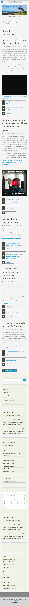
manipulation (17, 358)
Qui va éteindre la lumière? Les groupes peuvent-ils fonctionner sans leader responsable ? (13, 424)
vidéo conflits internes (8, 460)
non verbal (21, 107)
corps (20, 254)
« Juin (4, 511)
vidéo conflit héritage (8, 466)
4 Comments (9, 316)
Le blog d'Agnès (6, 22)
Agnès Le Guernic (21, 46)
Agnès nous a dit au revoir (9, 415)
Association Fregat (8, 445)
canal (13, 252)
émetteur (11, 256)
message (16, 256)
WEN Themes (14, 604)
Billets (7, 306)
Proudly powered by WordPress (14, 600)
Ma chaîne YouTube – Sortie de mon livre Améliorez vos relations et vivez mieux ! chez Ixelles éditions (13, 162)
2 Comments (9, 113)
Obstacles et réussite (11, 201)
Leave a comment (10, 212)
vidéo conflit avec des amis (10, 468)
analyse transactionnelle (9, 442)
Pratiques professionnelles (12, 247)
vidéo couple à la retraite (9, 471)
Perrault (16, 312)
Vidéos (16, 202)
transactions (14, 258)
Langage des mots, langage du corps (11, 238)
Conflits (22, 351)
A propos (16, 594)
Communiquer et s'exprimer (16, 101)
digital (7, 256)
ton (6, 109)
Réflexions (8, 248)
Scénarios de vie (7, 397)
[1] (16, 287)
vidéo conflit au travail (8, 463)
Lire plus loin (5, 303)
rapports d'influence (11, 360)
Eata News (6, 450)
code (16, 252)
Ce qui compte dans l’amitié (10, 428)
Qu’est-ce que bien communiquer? (10, 96)
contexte (16, 254)
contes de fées (17, 310)
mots (20, 256)
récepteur (8, 258)
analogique (8, 252)
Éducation (8, 103)
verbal (9, 109)
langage (16, 107)
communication (10, 107)
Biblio (7, 101)
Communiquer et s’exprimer (10, 395)
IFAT (4, 458)
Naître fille (6, 392)
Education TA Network (9, 448)
